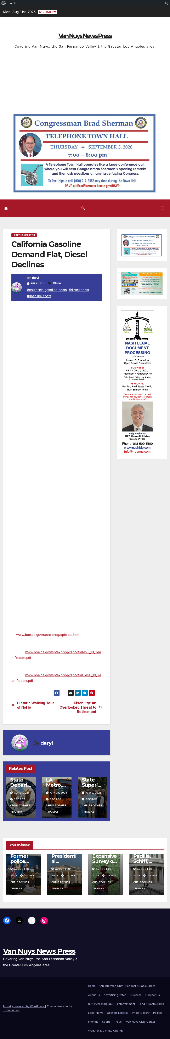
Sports (106, 1021)
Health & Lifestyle (24, 235)
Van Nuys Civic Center (140, 1021)
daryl (35, 278)
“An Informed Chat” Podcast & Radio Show (127, 985)
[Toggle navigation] (163, 207)
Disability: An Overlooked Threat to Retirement (78, 707)
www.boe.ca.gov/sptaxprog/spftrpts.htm (47, 635)
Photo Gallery (140, 1012)
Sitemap (93, 1021)
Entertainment (126, 1003)
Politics (157, 1012)
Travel (118, 1021)
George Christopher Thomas (20, 805)
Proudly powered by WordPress (24, 1006)
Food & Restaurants (151, 1003)
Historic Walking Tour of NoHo (35, 705)
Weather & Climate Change (106, 1030)
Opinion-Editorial (117, 1012)
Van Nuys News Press (85, 36)
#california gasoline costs (47, 290)
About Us (94, 995)
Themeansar (11, 1010)
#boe (57, 283)
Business (136, 995)
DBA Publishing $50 (100, 1003)
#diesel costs (79, 290)
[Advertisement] (85, 81)
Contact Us (152, 995)
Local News (95, 1012)
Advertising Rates (115, 995)
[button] (83, 208)
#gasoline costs (39, 296)
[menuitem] (3, 3)
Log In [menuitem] (13, 3)
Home (92, 985)
